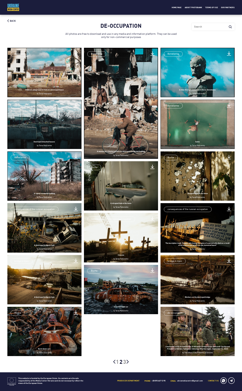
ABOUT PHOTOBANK (193, 7)
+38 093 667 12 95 (158, 380)
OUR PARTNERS (228, 7)
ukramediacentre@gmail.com (190, 380)
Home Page (177, 7)
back (12, 21)
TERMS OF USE (211, 7)
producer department (128, 380)
